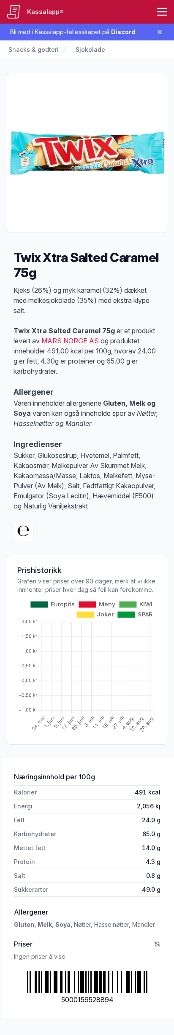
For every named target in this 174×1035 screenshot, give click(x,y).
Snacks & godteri (33, 49)
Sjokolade (90, 49)
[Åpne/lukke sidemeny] (162, 12)
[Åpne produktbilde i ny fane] (87, 153)
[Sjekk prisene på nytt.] (157, 944)
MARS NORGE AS (70, 341)
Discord (123, 31)
